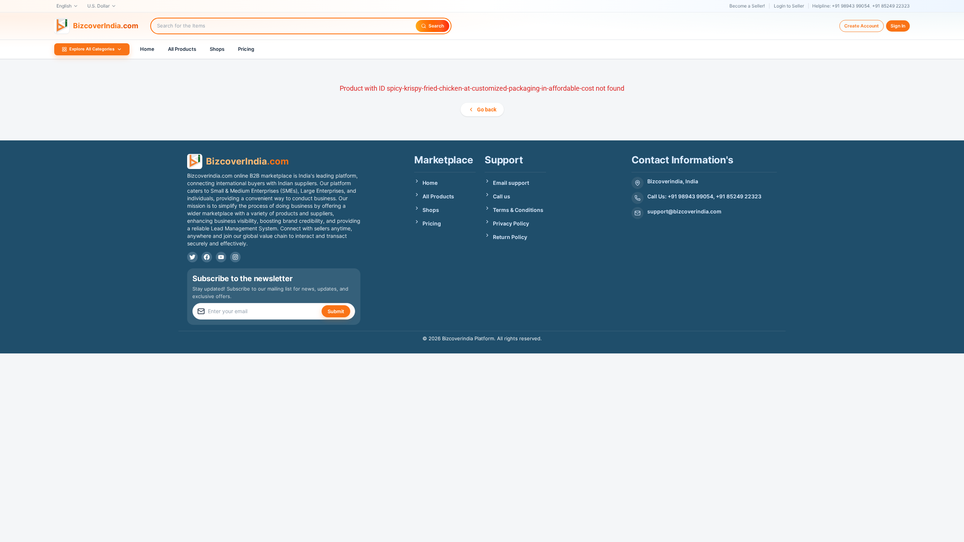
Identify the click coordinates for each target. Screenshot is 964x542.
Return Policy (510, 237)
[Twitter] (192, 257)
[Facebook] (207, 257)
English (64, 6)
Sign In (898, 26)
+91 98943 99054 (851, 6)
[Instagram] (235, 257)
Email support (511, 183)
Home (147, 49)
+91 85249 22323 (891, 6)
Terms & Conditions (518, 210)
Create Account (861, 26)
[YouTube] (221, 257)
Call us (501, 196)
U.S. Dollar (98, 6)
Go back (486, 110)
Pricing (246, 49)
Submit (336, 311)
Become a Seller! (747, 6)
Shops (217, 49)
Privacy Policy (511, 223)
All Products (182, 49)
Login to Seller (789, 6)
